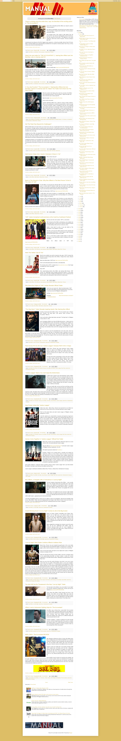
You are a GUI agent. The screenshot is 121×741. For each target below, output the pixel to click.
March (80, 203)
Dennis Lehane (36, 539)
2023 (79, 212)
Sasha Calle (49, 150)
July (80, 196)
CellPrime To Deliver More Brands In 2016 (40, 688)
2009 (79, 236)
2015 (79, 225)
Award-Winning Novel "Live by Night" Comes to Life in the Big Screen (46, 511)
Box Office (35, 368)
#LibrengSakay (82, 26)
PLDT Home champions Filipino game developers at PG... (86, 169)
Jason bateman (43, 249)
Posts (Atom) (33, 684)
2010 (79, 234)
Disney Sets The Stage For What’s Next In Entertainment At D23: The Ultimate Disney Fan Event (51, 713)
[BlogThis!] (51, 50)
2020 (79, 217)
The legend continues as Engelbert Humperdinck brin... (86, 55)
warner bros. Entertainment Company (52, 342)
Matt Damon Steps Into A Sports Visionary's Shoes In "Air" (43, 154)
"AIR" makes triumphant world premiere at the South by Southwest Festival (48, 217)
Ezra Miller (38, 150)
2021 (79, 215)
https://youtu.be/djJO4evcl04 (56, 445)
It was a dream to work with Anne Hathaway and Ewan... (85, 172)
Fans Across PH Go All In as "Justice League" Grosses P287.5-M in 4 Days (48, 346)
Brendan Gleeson (36, 579)
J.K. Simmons (64, 119)
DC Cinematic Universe (42, 368)
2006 (79, 241)
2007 (79, 239)
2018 (79, 220)
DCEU (34, 150)
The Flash (53, 150)
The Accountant (43, 631)
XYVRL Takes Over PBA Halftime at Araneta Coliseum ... (86, 66)
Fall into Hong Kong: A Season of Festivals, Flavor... (85, 58)
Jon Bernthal (35, 52)
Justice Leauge (59, 434)
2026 (79, 32)
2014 (79, 227)
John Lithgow (53, 677)
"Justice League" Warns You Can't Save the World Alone (42, 373)
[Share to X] (52, 50)
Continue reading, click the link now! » (32, 47)
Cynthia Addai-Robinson (50, 119)
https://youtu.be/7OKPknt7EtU (62, 191)
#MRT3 (95, 25)
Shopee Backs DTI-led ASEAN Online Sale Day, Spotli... (86, 133)
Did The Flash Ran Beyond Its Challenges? (38, 124)
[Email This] (49, 50)
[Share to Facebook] (53, 50)
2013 (79, 229)
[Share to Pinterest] (54, 50)
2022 (79, 213)
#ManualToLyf (91, 25)
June (80, 198)
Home (46, 682)
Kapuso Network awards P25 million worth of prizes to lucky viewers (45, 694)
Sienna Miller (64, 579)
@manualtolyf (82, 19)
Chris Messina (37, 249)
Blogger (70, 732)
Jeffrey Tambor (47, 677)
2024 (79, 210)
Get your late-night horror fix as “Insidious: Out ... (85, 147)
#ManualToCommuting (83, 25)
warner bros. (58, 150)
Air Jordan (32, 305)
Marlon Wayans (49, 249)
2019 (79, 219)
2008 (79, 237)
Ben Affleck (31, 52)
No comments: (43, 50)
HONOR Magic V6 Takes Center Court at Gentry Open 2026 (87, 39)
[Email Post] (47, 50)
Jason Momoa (53, 400)
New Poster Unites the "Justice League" (37, 405)
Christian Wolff (43, 119)
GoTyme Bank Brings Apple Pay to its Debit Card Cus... (86, 166)
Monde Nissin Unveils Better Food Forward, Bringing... (86, 94)
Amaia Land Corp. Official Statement (39, 700)
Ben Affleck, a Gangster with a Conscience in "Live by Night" (43, 479)
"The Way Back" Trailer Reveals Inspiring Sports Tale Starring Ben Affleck (47, 309)
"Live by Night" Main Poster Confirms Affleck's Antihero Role (43, 542)
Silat (39, 631)
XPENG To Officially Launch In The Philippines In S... (86, 89)
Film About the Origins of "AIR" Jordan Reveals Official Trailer (44, 285)
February (81, 204)
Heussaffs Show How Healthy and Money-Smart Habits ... (86, 80)
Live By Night (35, 507)
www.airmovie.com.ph (63, 265)
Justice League (58, 368)
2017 (79, 222)
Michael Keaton (43, 150)
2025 (79, 208)
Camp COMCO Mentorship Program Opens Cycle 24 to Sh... (86, 130)
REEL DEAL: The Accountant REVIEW (37, 634)
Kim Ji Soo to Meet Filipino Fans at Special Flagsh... (86, 144)
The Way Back (42, 342)
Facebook (59, 449)
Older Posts (70, 682)
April (80, 201)
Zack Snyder (28, 476)
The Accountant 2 (41, 52)
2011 (79, 232)
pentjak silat (35, 631)
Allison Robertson (32, 119)
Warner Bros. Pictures (49, 52)
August (80, 34)
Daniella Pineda (58, 119)
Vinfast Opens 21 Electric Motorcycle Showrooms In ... (86, 163)
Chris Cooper (42, 579)
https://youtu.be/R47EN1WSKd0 (57, 589)
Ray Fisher (63, 368)
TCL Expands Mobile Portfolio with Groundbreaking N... (86, 127)
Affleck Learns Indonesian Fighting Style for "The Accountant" (44, 607)
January (81, 206)
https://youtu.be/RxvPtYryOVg (56, 98)
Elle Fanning (53, 579)
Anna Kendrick (31, 677)
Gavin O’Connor (36, 342)
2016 (79, 224)
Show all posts (57, 18)
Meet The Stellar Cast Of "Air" (34, 252)
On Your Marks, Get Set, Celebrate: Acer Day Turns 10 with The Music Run (46, 706)
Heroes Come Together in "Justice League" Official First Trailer (44, 439)
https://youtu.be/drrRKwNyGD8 (62, 67)
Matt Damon (55, 249)
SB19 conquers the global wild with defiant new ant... (86, 177)
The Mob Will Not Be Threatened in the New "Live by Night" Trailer (45, 584)
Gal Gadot (53, 368)
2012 (79, 231)
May (80, 199)
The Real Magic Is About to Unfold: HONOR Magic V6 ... (86, 44)
